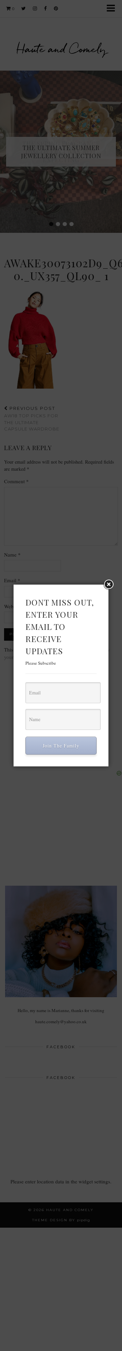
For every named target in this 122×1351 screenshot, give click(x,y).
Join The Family (61, 745)
